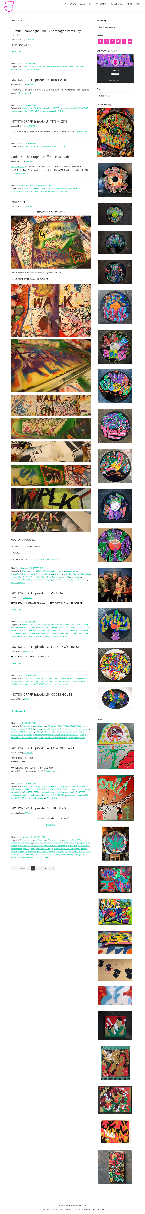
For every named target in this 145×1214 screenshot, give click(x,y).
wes (65, 684)
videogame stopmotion (20, 857)
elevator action (46, 843)
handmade (58, 574)
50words (25, 571)
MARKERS (28, 630)
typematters (58, 580)
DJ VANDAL (37, 66)
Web (49, 185)
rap (86, 633)
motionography (29, 633)
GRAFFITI (56, 108)
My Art (42, 568)
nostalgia (49, 849)
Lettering (75, 574)
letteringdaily (85, 574)
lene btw (76, 188)
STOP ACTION (26, 636)
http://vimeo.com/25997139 (46, 559)
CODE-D (60, 726)
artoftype (32, 571)
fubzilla (44, 627)
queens (81, 633)
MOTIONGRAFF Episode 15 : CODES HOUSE (41, 694)
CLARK (59, 786)
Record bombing (53, 577)
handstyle (67, 574)
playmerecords (30, 851)
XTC (66, 636)
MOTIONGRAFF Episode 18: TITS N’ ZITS (39, 121)
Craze (30, 66)
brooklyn (41, 624)
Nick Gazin (54, 146)
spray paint (15, 636)
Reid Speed (50, 851)
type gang (48, 580)
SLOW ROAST (16, 738)
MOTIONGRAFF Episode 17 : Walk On (37, 593)
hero (88, 843)
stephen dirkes (17, 69)
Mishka (33, 146)
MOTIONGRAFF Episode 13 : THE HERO (38, 808)
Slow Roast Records (77, 66)
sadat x (36, 191)
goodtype (29, 574)
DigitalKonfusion (18, 574)
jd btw (63, 108)
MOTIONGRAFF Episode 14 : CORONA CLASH (42, 748)
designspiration (71, 571)
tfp (47, 684)
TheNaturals (39, 580)
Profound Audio (40, 577)
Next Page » (49, 868)
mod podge (37, 630)
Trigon (53, 636)
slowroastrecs (27, 738)
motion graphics (59, 630)
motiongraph (16, 633)
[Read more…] (17, 51)
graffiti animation (67, 627)
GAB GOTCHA (42, 789)
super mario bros (45, 854)
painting (24, 111)
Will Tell (63, 191)
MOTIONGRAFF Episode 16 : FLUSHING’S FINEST (45, 646)
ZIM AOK (61, 111)
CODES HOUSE (75, 726)
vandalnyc (40, 69)
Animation (25, 837)
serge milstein (75, 577)
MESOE (35, 792)
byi (26, 678)
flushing (32, 627)
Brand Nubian (27, 188)
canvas (27, 146)
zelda (46, 857)
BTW (48, 624)
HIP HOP (57, 188)
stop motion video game (28, 854)
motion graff (47, 630)
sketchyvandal (16, 580)
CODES (24, 66)
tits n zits (62, 146)
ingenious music (17, 681)
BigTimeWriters (43, 571)
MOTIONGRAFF (27, 63)
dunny (20, 627)
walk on (14, 583)
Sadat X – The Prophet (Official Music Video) (42, 156)
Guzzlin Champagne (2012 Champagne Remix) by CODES (46, 33)
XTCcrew (21, 583)
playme (21, 851)
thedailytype (28, 580)
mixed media (16, 577)
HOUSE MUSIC (23, 732)
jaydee (70, 188)
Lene (32, 846)
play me (77, 849)
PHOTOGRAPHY (35, 111)
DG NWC (37, 108)
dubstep (14, 627)
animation (26, 108)
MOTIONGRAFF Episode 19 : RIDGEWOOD (40, 80)
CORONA (72, 786)
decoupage (67, 624)
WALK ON (18, 201)
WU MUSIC (49, 798)
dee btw (36, 188)
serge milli (65, 577)
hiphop (64, 188)
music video (64, 66)
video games (79, 854)
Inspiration (25, 185)
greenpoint (78, 627)
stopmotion (46, 111)
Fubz (44, 66)
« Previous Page (19, 868)
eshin (26, 627)
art (32, 108)
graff (49, 627)
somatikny (60, 851)
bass (35, 624)
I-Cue (87, 678)
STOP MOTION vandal (41, 636)
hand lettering (47, 574)
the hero (56, 854)
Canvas (23, 568)
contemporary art (57, 571)
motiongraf (70, 108)
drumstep (28, 843)
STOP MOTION (29, 69)
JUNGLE (20, 630)
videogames (35, 857)
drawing (44, 108)
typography (68, 580)
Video (35, 63)
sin (32, 684)
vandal (54, 111)
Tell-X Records (45, 191)
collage (59, 624)
